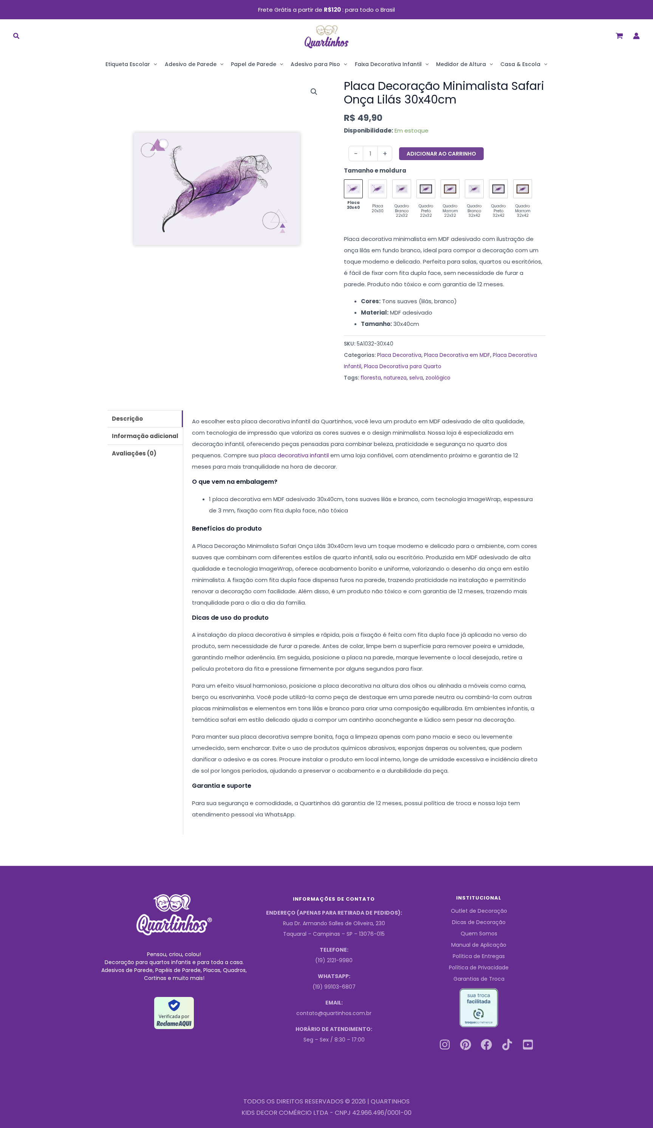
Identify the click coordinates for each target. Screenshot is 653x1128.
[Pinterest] (465, 1044)
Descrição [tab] (127, 419)
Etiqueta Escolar (127, 64)
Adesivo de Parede (191, 64)
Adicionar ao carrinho (441, 153)
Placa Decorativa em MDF (457, 355)
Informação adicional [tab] (145, 436)
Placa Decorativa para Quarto (402, 366)
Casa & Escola (520, 64)
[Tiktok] (507, 1044)
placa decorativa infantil (294, 455)
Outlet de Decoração (479, 911)
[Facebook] (486, 1044)
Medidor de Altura (461, 64)
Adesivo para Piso (315, 64)
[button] (16, 37)
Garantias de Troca (478, 979)
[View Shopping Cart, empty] (619, 36)
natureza (395, 377)
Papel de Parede (253, 64)
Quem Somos (479, 933)
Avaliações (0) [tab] (134, 453)
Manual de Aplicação (478, 945)
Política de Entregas (479, 956)
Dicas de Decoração (479, 922)
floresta (371, 377)
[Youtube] (528, 1044)
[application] (153, 64)
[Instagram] (444, 1044)
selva (416, 377)
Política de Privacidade (479, 967)
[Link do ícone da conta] (636, 35)
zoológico (438, 377)
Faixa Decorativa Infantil (388, 64)
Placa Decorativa (399, 355)
